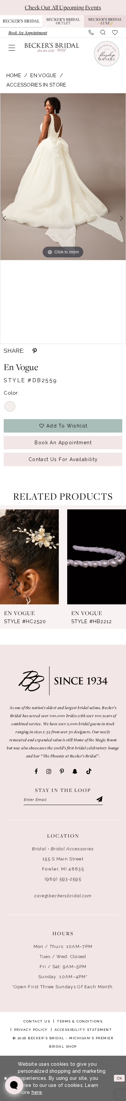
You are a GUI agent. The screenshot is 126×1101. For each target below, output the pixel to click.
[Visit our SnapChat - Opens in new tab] (75, 771)
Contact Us (37, 1021)
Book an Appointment (63, 442)
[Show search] (103, 32)
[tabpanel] (63, 176)
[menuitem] (27, 32)
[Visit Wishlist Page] (115, 32)
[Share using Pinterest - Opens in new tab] (35, 351)
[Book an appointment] (106, 53)
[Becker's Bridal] (52, 47)
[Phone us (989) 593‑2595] (91, 32)
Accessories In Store (36, 85)
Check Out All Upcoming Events (63, 7)
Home (13, 75)
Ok (119, 1078)
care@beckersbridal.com (63, 895)
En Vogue (43, 75)
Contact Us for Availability (63, 459)
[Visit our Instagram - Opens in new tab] (48, 771)
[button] (11, 47)
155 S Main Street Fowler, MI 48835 (63, 863)
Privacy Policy (31, 1030)
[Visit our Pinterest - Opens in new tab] (62, 771)
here (37, 1092)
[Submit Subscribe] (98, 800)
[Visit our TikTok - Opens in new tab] (89, 771)
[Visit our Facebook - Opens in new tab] (36, 771)
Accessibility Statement (83, 1030)
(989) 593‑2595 (63, 879)
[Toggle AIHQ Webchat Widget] (14, 1085)
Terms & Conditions (79, 1021)
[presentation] (29, 556)
